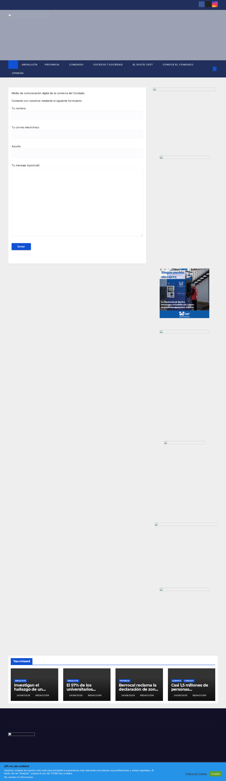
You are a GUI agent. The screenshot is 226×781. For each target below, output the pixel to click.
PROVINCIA (52, 64)
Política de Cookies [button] (196, 773)
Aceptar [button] (216, 773)
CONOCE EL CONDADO (178, 64)
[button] (209, 69)
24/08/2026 (24, 695)
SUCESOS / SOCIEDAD (108, 64)
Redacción (42, 695)
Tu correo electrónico (25, 127)
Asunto (16, 146)
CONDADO (76, 64)
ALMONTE (176, 681)
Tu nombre (19, 108)
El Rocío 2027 (143, 64)
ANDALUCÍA (30, 64)
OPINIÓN (17, 73)
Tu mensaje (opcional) (26, 165)
